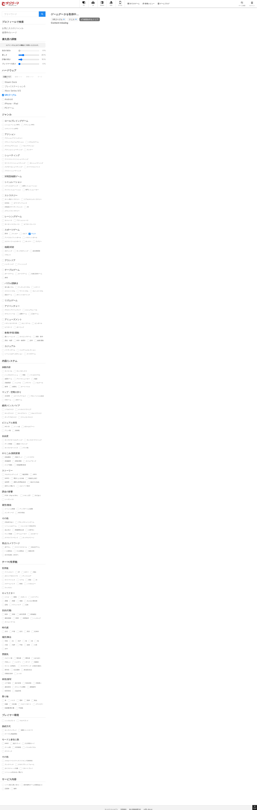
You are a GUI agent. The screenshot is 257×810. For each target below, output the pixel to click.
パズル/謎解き (11, 283)
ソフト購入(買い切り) (12, 785)
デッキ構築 (8, 444)
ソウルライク (9, 409)
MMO (7, 743)
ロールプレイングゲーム (16, 120)
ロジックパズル (38, 291)
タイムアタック (31, 461)
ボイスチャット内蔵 (11, 768)
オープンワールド (20, 396)
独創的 (36, 662)
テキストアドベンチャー (13, 310)
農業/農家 (8, 618)
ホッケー (28, 241)
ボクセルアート (29, 426)
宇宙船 (21, 708)
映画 (21, 584)
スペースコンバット (33, 167)
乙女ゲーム (35, 314)
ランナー (30, 150)
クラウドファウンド (11, 537)
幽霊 (13, 601)
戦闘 (35, 379)
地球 (13, 645)
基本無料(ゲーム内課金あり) (33, 785)
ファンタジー (9, 572)
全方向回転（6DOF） (12, 555)
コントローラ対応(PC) (28, 526)
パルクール (39, 383)
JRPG (35, 474)
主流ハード (7, 77)
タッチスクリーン (28, 537)
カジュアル (10, 346)
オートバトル (25, 387)
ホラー (26, 572)
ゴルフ (24, 234)
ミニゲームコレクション (28, 350)
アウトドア (10, 260)
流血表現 (18, 691)
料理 (17, 618)
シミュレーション (13, 182)
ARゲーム (19, 400)
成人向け (8, 530)
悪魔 (6, 601)
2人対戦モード (30, 743)
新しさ (4, 55)
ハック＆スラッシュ (11, 375)
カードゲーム (22, 274)
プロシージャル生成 (37, 396)
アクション (10, 134)
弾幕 (23, 375)
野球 (6, 234)
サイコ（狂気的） (11, 666)
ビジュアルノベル (31, 310)
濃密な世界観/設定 (20, 482)
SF (19, 572)
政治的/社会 (28, 670)
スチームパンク (10, 584)
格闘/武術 (9, 247)
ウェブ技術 (8, 534)
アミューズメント (13, 319)
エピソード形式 (25, 486)
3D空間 (7, 396)
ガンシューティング (36, 163)
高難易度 (8, 383)
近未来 (36, 631)
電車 (21, 700)
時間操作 (26, 618)
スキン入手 (27, 495)
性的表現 (28, 683)
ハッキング (37, 618)
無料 (15, 788)
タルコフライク (36, 413)
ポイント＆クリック (23, 295)
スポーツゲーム (12, 229)
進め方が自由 (34, 482)
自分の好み (6, 50)
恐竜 (6, 605)
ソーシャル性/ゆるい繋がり (14, 772)
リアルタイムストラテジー (33, 199)
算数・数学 (39, 336)
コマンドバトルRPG (11, 129)
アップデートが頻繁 (26, 509)
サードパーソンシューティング (15, 163)
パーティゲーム (10, 350)
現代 (28, 631)
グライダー (39, 704)
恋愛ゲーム (23, 314)
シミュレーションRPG (12, 125)
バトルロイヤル (35, 375)
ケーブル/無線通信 (11, 734)
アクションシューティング (13, 150)
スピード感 (8, 658)
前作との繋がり (10, 486)
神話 (34, 572)
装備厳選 (8, 461)
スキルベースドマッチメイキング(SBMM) (19, 761)
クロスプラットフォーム (26, 764)
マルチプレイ (24, 721)
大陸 (6, 645)
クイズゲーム (31, 354)
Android (9, 99)
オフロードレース (30, 224)
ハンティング (9, 264)
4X (28, 207)
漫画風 (17, 430)
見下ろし (8, 547)
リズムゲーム (11, 300)
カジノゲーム (26, 323)
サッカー (15, 234)
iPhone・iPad (11, 103)
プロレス (8, 255)
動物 (15, 597)
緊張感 (19, 658)
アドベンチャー (12, 306)
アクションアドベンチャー (13, 138)
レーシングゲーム (13, 216)
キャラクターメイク (11, 448)
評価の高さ (6, 59)
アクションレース (22, 220)
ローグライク (9, 413)
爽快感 (27, 658)
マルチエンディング (11, 474)
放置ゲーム (8, 379)
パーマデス (30, 457)
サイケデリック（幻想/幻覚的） (31, 666)
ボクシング (8, 251)
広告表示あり (9, 522)
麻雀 (6, 277)
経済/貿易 (23, 614)
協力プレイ (16, 743)
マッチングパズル (24, 287)
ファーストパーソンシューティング (16, 159)
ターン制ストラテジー (12, 199)
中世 (13, 631)
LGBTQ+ (31, 530)
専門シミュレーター (32, 190)
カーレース (8, 220)
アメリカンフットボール (13, 237)
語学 (31, 340)
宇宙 (21, 645)
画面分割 (31, 551)
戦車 (28, 700)
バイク (13, 700)
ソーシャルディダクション (13, 354)
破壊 (6, 387)
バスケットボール (31, 237)
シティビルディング (11, 186)
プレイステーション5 (15, 86)
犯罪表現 (8, 691)
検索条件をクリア (90, 19)
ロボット (24, 597)
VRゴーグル (10, 95)
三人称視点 (20, 551)
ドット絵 (17, 426)
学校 (6, 641)
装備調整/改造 (21, 465)
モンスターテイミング (34, 440)
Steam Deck (11, 82)
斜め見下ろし (35, 547)
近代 (21, 631)
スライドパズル (10, 291)
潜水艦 (14, 704)
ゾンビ (7, 597)
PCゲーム (9, 107)
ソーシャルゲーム (11, 526)
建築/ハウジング (22, 444)
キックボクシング (22, 251)
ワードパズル (24, 291)
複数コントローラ (27, 730)
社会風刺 (17, 670)
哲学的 (7, 670)
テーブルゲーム (12, 269)
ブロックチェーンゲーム (26, 522)
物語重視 (25, 474)
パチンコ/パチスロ (11, 323)
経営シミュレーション (29, 186)
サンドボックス (22, 371)
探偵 (13, 614)
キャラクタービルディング (13, 440)
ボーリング (20, 327)
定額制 (7, 788)
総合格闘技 (36, 251)
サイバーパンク (10, 580)
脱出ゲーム (8, 295)
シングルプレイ (10, 721)
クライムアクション (11, 146)
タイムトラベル (10, 622)
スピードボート (26, 704)
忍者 (26, 605)
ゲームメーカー (22, 534)
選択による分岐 (19, 478)
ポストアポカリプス (11, 576)
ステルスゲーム (33, 142)
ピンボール (38, 323)
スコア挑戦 (8, 465)
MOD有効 (21, 513)
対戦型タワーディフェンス (13, 207)
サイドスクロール (21, 547)
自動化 (14, 387)
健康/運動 (40, 340)
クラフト (28, 383)
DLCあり (38, 495)
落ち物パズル (9, 287)
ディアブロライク (11, 417)
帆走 (35, 700)
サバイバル (8, 371)
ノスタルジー (31, 584)
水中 (6, 649)
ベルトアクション (28, 146)
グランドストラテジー (12, 211)
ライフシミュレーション (13, 190)
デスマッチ (8, 751)
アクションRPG (29, 125)
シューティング (12, 155)
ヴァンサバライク (27, 417)
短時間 (7, 482)
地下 (19, 641)
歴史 (29, 580)
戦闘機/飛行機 (9, 708)
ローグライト (22, 413)
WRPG (7, 478)
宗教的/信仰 (9, 673)
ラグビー (39, 241)
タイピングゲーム (25, 336)
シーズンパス (9, 499)
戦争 (6, 614)
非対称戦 (18, 747)
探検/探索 (18, 461)
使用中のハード (9, 32)
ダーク (27, 662)
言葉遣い (39, 683)
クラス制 (25, 448)
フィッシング (22, 264)
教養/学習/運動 (12, 332)
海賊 (21, 601)
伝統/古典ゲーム (36, 274)
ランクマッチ (9, 764)
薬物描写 (33, 687)
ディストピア (26, 576)
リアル (22, 580)
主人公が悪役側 (32, 601)
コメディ (18, 662)
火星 (35, 645)
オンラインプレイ (11, 730)
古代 (6, 631)
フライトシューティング (13, 171)
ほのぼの (37, 658)
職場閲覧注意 (19, 530)
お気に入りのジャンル (12, 28)
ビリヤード (8, 327)
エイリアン (35, 597)
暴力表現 (18, 683)
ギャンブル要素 (20, 687)
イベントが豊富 (10, 509)
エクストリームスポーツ (13, 241)
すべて (40, 77)
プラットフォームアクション (14, 142)
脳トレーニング (10, 336)
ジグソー (37, 287)
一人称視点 (8, 551)
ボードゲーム (9, 274)
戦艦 (6, 704)
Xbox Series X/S (13, 90)
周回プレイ (18, 457)
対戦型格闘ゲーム (13, 176)
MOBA (7, 203)
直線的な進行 (32, 478)
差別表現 (8, 687)
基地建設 (33, 614)
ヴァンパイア (16, 605)
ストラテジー (11, 195)
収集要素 (8, 457)
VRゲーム (8, 400)
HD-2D (7, 426)
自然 (28, 645)
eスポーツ (34, 534)
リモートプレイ (27, 768)
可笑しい (8, 662)
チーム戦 (8, 747)
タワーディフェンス (20, 203)
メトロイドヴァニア (24, 409)
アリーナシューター (23, 379)
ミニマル (18, 383)
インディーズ (9, 513)
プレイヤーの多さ (9, 64)
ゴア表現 (8, 683)
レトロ (19, 673)
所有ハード (30, 77)
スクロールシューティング (13, 167)
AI (36, 580)
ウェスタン (8, 587)
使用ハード (18, 77)
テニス (33, 234)
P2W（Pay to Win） (12, 495)
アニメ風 (8, 430)
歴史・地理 (8, 340)
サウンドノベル (10, 314)
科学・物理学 (21, 340)
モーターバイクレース (12, 224)
